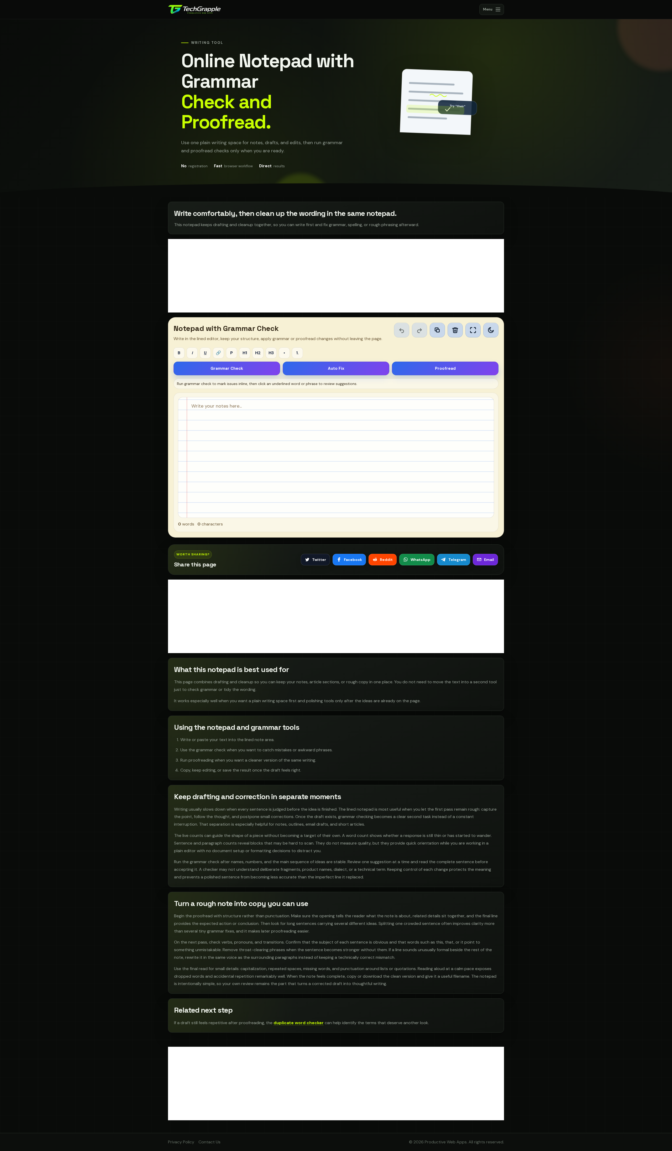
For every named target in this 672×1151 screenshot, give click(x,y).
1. (297, 353)
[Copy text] (437, 330)
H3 (271, 353)
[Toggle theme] (490, 330)
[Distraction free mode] (473, 330)
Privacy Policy (181, 1142)
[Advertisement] (336, 276)
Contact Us (209, 1142)
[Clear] (455, 330)
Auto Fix (336, 368)
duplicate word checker (299, 1022)
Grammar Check (227, 368)
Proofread (445, 368)
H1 (245, 353)
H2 (258, 353)
